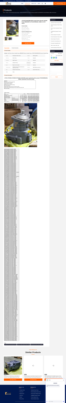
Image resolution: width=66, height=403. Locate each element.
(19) (55, 45)
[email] (56, 57)
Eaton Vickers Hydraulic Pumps (36, 393)
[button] (5, 367)
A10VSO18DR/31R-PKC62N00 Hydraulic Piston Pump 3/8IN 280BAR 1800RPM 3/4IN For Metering (53, 377)
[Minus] (63, 380)
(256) (56, 22)
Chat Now (56, 60)
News (39, 3)
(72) (56, 41)
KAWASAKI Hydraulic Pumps (35, 395)
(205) (56, 47)
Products (27, 3)
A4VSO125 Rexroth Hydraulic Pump (10, 344)
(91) (55, 34)
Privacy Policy (22, 398)
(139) (56, 36)
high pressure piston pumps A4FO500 (37, 344)
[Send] (63, 401)
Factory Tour (21, 391)
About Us (33, 3)
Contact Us (21, 395)
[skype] (51, 57)
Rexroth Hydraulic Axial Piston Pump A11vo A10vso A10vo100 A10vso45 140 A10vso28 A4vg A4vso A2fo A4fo (33, 377)
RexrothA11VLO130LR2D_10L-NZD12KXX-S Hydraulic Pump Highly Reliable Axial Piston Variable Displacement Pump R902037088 (11, 377)
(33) (56, 32)
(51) (55, 43)
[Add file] (47, 401)
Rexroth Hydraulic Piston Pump (14, 12)
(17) (56, 29)
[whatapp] (54, 58)
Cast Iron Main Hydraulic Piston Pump (23, 344)
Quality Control (22, 393)
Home (22, 3)
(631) (56, 25)
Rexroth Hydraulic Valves (35, 398)
